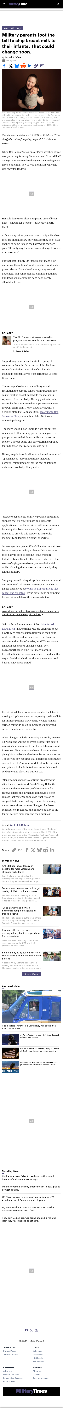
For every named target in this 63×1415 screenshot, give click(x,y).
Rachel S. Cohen (13, 57)
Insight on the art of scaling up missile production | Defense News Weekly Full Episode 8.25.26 (40, 1063)
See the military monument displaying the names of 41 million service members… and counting (39, 1049)
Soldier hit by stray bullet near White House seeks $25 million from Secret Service (21, 955)
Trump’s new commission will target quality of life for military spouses (21, 889)
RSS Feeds (38, 1357)
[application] (31, 1006)
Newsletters (38, 1354)
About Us (37, 1370)
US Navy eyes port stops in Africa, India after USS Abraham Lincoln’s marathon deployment (28, 1198)
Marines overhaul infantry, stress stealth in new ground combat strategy (31, 1188)
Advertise (7, 1370)
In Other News (10, 860)
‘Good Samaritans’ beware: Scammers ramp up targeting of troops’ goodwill (19, 910)
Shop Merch (38, 1361)
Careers (36, 1374)
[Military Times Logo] (18, 4)
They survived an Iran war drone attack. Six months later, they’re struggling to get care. (29, 1219)
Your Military (12, 28)
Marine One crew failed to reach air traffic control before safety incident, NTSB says (28, 1178)
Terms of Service (10, 1354)
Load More (31, 974)
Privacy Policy (9, 1350)
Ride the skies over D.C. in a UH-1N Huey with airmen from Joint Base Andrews (29, 1027)
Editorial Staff (9, 1381)
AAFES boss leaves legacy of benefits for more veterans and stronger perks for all (18, 869)
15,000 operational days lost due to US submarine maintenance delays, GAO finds (28, 1209)
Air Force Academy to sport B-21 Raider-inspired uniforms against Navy (39, 1036)
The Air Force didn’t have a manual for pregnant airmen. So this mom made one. (35, 338)
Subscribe (37, 1350)
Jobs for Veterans (40, 1377)
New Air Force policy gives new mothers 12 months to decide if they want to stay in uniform (30, 613)
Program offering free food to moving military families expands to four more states (21, 933)
